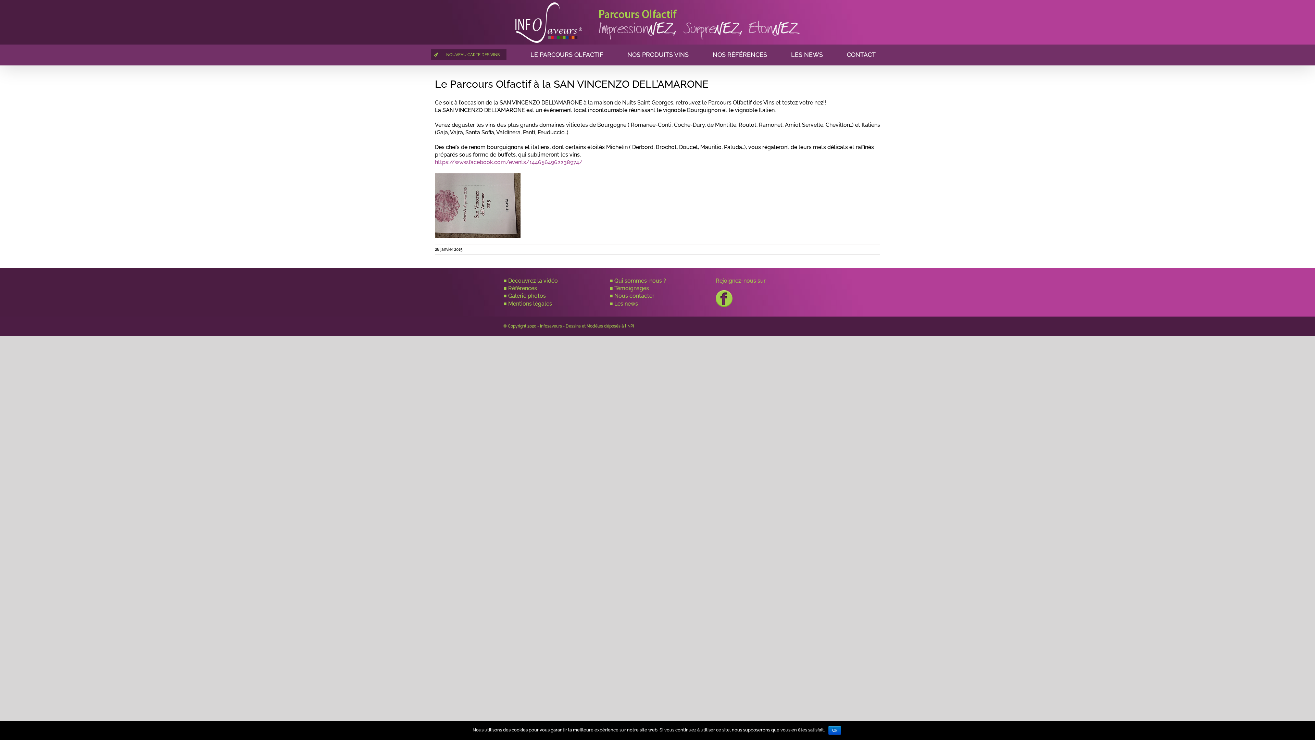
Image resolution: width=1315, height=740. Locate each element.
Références (522, 288)
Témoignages (631, 288)
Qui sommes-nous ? (640, 281)
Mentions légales (530, 303)
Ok (834, 730)
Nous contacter (634, 296)
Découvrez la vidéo (533, 281)
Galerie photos (527, 296)
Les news (626, 303)
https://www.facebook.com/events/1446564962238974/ (509, 162)
